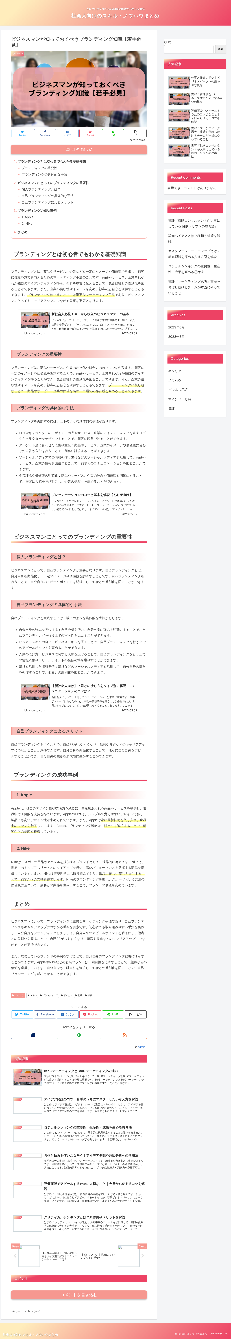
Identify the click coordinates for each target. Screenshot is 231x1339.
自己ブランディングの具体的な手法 (48, 196)
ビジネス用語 (178, 390)
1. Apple (27, 217)
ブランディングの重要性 (39, 168)
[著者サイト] (33, 1035)
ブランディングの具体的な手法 (44, 174)
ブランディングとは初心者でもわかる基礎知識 (52, 161)
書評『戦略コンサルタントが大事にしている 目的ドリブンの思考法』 (194, 223)
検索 (167, 42)
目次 (75, 149)
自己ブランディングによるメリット (48, 202)
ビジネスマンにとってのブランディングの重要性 (53, 183)
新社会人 (68, 995)
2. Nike (27, 223)
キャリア (174, 371)
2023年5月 (176, 337)
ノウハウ (19, 995)
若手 (80, 995)
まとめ (22, 232)
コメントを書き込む (78, 1295)
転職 (90, 995)
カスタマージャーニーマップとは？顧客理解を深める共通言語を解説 (194, 253)
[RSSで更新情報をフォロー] (125, 1035)
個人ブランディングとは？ (41, 189)
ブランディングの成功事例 (37, 210)
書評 (171, 409)
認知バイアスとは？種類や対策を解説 (194, 238)
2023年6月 (176, 327)
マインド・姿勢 (179, 399)
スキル (33, 995)
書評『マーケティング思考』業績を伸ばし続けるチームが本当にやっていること (194, 287)
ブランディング (50, 995)
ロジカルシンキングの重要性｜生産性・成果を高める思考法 (194, 269)
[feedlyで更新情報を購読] (79, 1035)
